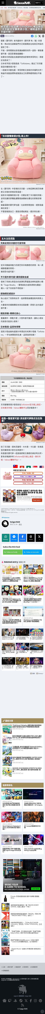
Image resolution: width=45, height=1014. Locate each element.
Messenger (14, 539)
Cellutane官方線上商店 (31, 404)
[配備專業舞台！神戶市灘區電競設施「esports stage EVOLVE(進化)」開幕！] (11, 839)
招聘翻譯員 (6, 970)
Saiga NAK (22, 3)
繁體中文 (38, 3)
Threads (31, 539)
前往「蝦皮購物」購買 (29, 473)
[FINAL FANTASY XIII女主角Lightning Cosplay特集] (33, 839)
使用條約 (25, 967)
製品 (2, 36)
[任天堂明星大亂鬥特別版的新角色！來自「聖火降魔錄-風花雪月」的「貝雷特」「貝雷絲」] (11, 794)
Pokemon (6, 517)
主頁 (4, 967)
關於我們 (10, 967)
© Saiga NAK (23, 1009)
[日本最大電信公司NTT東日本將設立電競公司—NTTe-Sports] (33, 794)
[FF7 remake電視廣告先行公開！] (33, 817)
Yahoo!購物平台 (20, 407)
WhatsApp (5, 539)
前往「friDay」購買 (29, 483)
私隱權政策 (34, 967)
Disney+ (41, 673)
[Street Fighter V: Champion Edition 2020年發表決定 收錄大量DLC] (11, 817)
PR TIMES (42, 184)
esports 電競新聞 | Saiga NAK (22, 996)
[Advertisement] (22, 107)
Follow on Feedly (11, 552)
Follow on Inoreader (32, 552)
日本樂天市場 (6, 407)
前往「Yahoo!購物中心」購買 (29, 476)
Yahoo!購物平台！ (12, 459)
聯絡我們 (18, 967)
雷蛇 (33, 673)
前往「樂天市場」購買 (29, 480)
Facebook (22, 539)
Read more (36, 500)
